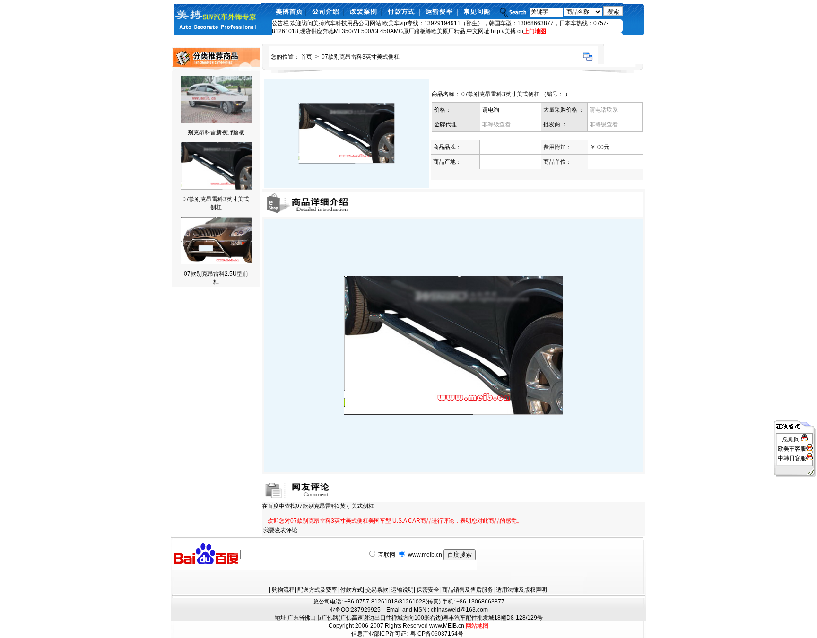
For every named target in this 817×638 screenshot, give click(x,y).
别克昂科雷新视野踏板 (216, 132)
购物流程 (283, 589)
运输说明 (402, 589)
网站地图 (477, 625)
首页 (306, 56)
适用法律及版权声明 (521, 589)
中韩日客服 (792, 458)
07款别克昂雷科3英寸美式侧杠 (361, 56)
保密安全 (428, 589)
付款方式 (351, 589)
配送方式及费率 (317, 589)
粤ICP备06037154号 (436, 633)
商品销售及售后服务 (467, 589)
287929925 (366, 609)
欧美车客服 (792, 449)
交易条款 (376, 589)
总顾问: (791, 439)
